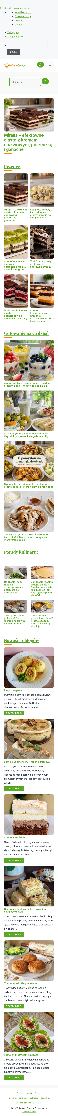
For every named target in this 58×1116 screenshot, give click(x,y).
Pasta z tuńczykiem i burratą (21, 1054)
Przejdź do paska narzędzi (15, 8)
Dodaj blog (45, 1098)
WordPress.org (23, 12)
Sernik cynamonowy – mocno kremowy (27, 761)
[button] (40, 65)
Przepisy (12, 166)
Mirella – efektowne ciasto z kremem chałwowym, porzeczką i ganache (28, 142)
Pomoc (19, 20)
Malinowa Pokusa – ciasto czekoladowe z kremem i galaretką (15, 314)
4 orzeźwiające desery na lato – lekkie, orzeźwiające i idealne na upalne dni (27, 384)
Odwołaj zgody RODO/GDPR (29, 1102)
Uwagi (18, 24)
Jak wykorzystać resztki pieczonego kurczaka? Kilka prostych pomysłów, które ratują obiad (26, 537)
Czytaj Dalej (14, 713)
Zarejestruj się (15, 36)
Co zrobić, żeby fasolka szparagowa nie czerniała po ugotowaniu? (13, 587)
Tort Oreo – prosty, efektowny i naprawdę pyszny (41, 264)
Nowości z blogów (21, 640)
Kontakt (28, 1093)
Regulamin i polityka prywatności (23, 1098)
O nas (19, 1093)
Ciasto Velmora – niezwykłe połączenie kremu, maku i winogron (15, 265)
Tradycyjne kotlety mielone (20, 983)
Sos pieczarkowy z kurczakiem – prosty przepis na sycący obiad (41, 213)
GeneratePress (29, 1111)
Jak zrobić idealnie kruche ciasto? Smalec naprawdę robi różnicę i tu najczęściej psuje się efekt (42, 589)
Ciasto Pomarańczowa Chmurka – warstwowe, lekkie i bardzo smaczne (42, 315)
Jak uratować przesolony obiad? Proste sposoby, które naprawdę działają (42, 621)
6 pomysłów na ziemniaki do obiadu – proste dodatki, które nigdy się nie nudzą (28, 485)
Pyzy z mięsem (13, 690)
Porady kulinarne (21, 552)
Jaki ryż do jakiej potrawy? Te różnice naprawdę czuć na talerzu (15, 619)
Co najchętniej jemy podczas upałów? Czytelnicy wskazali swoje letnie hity (26, 435)
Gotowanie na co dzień (26, 333)
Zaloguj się (13, 32)
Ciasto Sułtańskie (14, 837)
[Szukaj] (45, 81)
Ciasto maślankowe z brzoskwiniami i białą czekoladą (26, 910)
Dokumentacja (23, 16)
